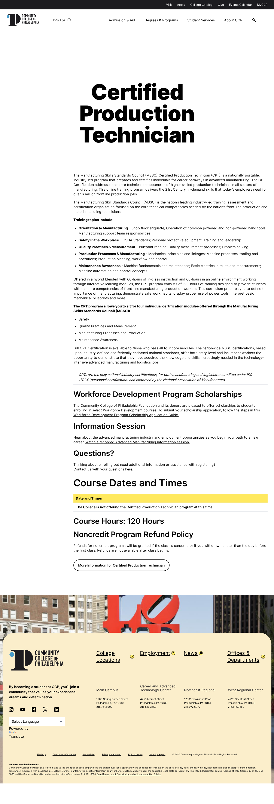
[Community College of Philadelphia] (22, 20)
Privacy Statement (111, 754)
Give (221, 4)
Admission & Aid (122, 20)
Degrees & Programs (161, 20)
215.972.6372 (192, 706)
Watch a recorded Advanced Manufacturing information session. (137, 442)
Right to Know (135, 754)
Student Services (201, 20)
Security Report (157, 754)
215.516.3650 (148, 706)
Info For (59, 20)
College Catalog (201, 4)
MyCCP (262, 4)
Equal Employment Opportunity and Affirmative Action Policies (129, 774)
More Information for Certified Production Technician (121, 565)
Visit (169, 4)
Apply (181, 4)
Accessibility (89, 754)
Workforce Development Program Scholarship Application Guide (125, 415)
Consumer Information (64, 754)
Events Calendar (240, 4)
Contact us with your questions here (102, 469)
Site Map (41, 754)
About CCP (233, 20)
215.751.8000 (104, 706)
